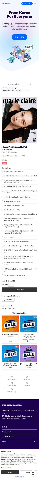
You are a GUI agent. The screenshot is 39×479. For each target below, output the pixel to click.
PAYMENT (6, 441)
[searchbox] (19, 84)
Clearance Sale (12, 152)
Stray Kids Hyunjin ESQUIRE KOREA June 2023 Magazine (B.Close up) (18, 257)
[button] (8, 300)
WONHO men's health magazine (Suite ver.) (17, 197)
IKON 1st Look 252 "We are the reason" (16, 242)
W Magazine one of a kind (12, 201)
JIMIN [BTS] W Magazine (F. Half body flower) (20, 251)
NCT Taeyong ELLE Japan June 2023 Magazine (20, 270)
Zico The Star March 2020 (12, 210)
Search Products (12, 379)
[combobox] (16, 90)
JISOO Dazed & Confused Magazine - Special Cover (20, 214)
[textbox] (13, 90)
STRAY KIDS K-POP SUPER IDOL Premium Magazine (20, 192)
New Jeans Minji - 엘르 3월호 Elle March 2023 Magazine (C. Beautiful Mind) (18, 232)
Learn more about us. (6, 468)
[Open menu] (35, 3)
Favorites (27, 385)
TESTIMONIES (7, 437)
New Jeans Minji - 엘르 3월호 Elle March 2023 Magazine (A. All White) (18, 219)
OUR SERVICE (7, 432)
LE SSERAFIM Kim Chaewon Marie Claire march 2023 (20, 176)
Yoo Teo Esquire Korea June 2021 (14, 275)
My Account (27, 379)
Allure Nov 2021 (9, 237)
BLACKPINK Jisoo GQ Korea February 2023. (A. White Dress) (19, 181)
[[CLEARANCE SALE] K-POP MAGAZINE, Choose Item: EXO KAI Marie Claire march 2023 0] (19, 120)
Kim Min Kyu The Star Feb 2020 (14, 206)
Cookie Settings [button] (19, 477)
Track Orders (12, 385)
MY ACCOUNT (27, 4)
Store (3, 152)
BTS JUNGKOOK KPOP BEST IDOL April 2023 (19, 264)
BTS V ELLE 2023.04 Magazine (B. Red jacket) (19, 246)
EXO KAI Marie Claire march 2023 (14, 172)
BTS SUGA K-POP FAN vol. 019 (17, 186)
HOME (4, 427)
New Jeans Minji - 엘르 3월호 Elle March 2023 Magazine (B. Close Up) (18, 226)
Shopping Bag (11, 392)
